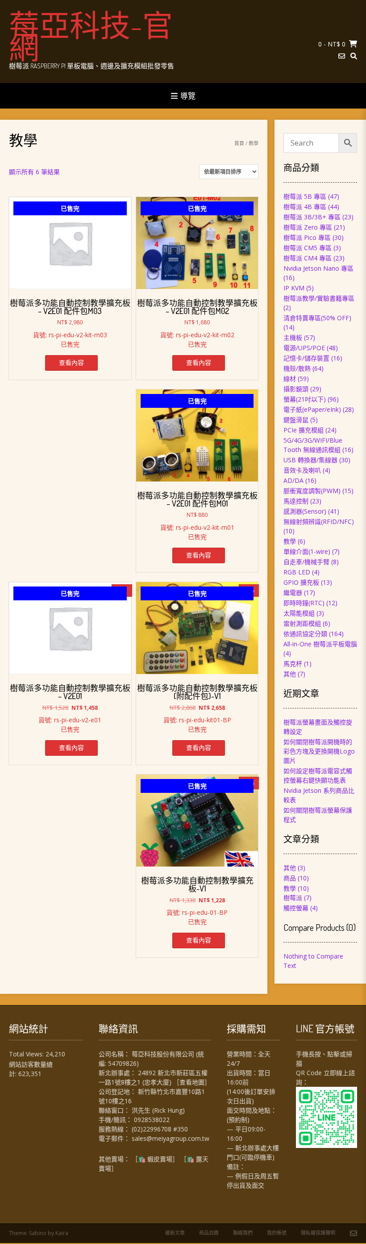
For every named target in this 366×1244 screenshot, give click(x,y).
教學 (289, 541)
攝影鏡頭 (295, 389)
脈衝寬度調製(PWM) (312, 490)
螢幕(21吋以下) (304, 399)
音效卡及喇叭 (302, 470)
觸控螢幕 (295, 908)
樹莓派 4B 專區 (304, 206)
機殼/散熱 (297, 368)
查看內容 (71, 362)
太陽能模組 (299, 613)
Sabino (37, 1233)
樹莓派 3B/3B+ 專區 (312, 217)
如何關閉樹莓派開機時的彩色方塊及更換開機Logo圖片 (319, 751)
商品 (289, 878)
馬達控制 (295, 501)
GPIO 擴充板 (301, 582)
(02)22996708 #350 (160, 1129)
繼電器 (292, 592)
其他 (289, 674)
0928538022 (152, 1119)
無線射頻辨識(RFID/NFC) (318, 521)
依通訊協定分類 (305, 633)
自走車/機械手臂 (306, 561)
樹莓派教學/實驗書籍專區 (318, 298)
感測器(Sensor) (304, 511)
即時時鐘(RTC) (303, 603)
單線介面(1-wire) (306, 551)
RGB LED (296, 572)
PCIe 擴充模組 (303, 430)
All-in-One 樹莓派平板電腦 (320, 644)
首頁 (239, 143)
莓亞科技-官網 (91, 35)
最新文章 (175, 1232)
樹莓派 (292, 897)
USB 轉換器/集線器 (310, 460)
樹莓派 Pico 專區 (307, 237)
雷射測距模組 (302, 623)
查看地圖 (191, 1082)
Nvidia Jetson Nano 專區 (318, 268)
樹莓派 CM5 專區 (307, 247)
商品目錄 (209, 1232)
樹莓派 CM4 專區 (307, 258)
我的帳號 (277, 1232)
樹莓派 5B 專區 (304, 196)
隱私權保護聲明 (318, 1232)
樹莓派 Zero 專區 (307, 227)
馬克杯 (292, 663)
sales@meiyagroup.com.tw (170, 1138)
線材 (289, 378)
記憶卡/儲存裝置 (306, 358)
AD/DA (293, 480)
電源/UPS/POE (304, 347)
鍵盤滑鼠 (295, 419)
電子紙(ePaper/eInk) (312, 409)
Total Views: (27, 1054)
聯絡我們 (243, 1232)
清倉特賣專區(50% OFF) (317, 318)
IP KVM (293, 288)
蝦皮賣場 (159, 1159)
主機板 (292, 337)
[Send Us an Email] (341, 56)
